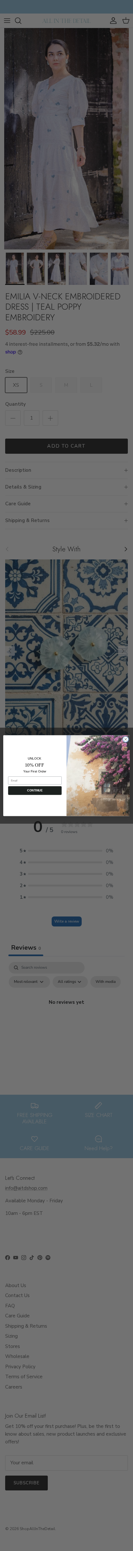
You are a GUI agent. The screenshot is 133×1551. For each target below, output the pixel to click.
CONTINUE (34, 790)
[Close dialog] (125, 739)
